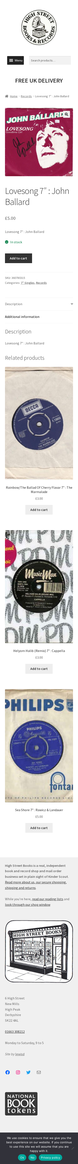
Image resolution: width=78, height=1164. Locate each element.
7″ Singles (27, 283)
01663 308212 (15, 1031)
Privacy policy (50, 1157)
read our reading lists (47, 899)
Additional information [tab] (22, 316)
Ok (22, 1157)
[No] (72, 1148)
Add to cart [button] (39, 509)
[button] (19, 60)
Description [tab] (13, 304)
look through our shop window (27, 904)
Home (14, 96)
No (33, 1157)
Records (26, 96)
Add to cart (18, 258)
